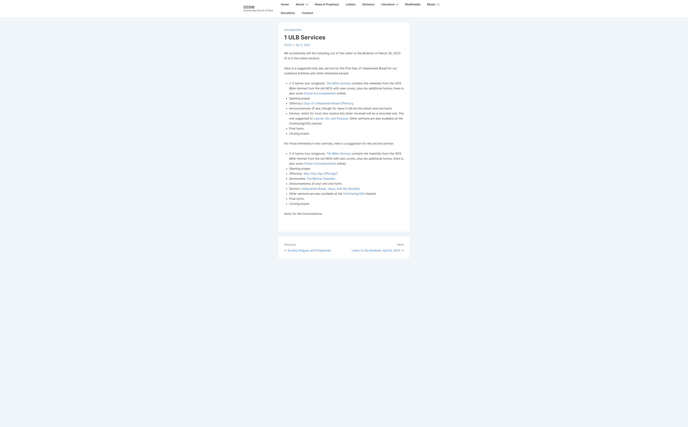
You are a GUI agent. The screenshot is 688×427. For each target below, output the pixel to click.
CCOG (248, 7)
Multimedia (412, 4)
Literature (388, 4)
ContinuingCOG (353, 193)
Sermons (368, 4)
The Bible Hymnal (338, 83)
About (300, 4)
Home (285, 4)
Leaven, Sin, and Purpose (331, 118)
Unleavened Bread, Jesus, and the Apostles (330, 188)
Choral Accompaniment (320, 93)
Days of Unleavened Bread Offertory (328, 103)
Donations (288, 13)
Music (431, 4)
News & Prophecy (327, 4)
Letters (350, 4)
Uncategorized (293, 29)
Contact (307, 13)
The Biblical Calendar (321, 178)
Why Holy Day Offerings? (321, 173)
